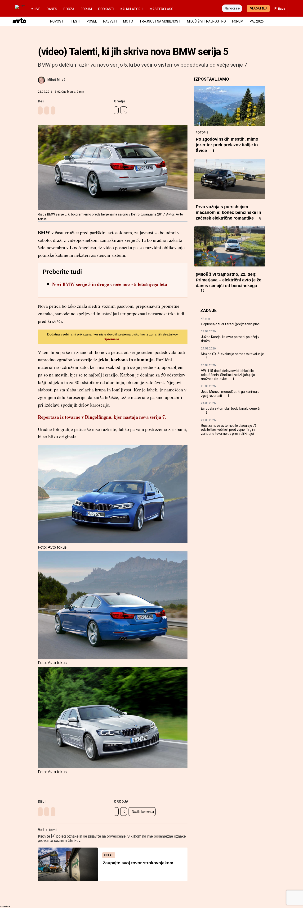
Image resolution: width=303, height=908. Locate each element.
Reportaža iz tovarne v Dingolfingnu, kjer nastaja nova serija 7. (102, 416)
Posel (92, 21)
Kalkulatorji (131, 9)
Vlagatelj (258, 8)
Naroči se (232, 8)
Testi (75, 21)
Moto (128, 21)
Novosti (57, 21)
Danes (52, 9)
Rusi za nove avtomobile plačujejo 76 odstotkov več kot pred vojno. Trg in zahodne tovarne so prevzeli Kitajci (229, 430)
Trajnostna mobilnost (160, 21)
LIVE (37, 9)
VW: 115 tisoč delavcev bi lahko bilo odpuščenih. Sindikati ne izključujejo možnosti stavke (228, 375)
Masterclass (161, 9)
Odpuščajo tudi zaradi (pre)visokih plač (230, 324)
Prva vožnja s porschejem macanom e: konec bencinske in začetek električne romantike (228, 212)
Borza (68, 9)
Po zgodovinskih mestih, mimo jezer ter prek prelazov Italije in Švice (227, 145)
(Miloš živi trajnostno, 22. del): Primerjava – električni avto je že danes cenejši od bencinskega (228, 280)
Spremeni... (113, 339)
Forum (86, 9)
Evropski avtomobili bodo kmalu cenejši (230, 408)
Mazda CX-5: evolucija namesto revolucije (232, 354)
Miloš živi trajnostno (206, 21)
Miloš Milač (56, 80)
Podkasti (106, 9)
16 (202, 290)
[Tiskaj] (116, 110)
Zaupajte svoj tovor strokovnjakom (138, 863)
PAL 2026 (257, 21)
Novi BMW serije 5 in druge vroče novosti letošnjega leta (109, 284)
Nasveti (110, 21)
